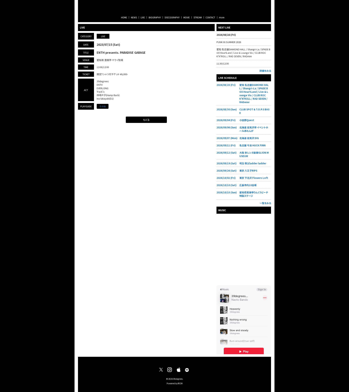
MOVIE (186, 17)
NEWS (134, 17)
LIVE (143, 17)
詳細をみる (265, 70)
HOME (124, 17)
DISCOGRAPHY (172, 17)
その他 (102, 106)
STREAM (198, 17)
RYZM (180, 383)
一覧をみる (265, 203)
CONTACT (210, 17)
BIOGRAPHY (155, 17)
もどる (146, 119)
